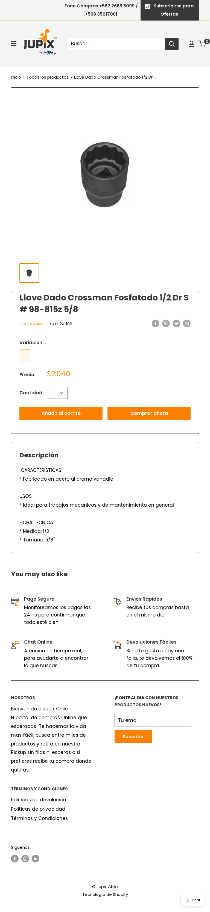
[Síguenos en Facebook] (15, 858)
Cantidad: (31, 392)
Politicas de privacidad (38, 809)
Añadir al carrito (61, 413)
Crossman (30, 324)
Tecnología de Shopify (105, 894)
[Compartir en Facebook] (155, 323)
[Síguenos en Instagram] (25, 858)
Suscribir (133, 736)
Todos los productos (48, 77)
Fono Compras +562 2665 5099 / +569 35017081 (101, 10)
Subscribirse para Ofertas (174, 10)
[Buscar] (172, 44)
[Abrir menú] (13, 43)
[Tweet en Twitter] (176, 323)
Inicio (16, 77)
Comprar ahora (149, 413)
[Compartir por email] (187, 323)
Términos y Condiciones (39, 818)
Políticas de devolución (38, 799)
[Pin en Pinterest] (166, 323)
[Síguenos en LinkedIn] (35, 858)
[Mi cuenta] (191, 44)
